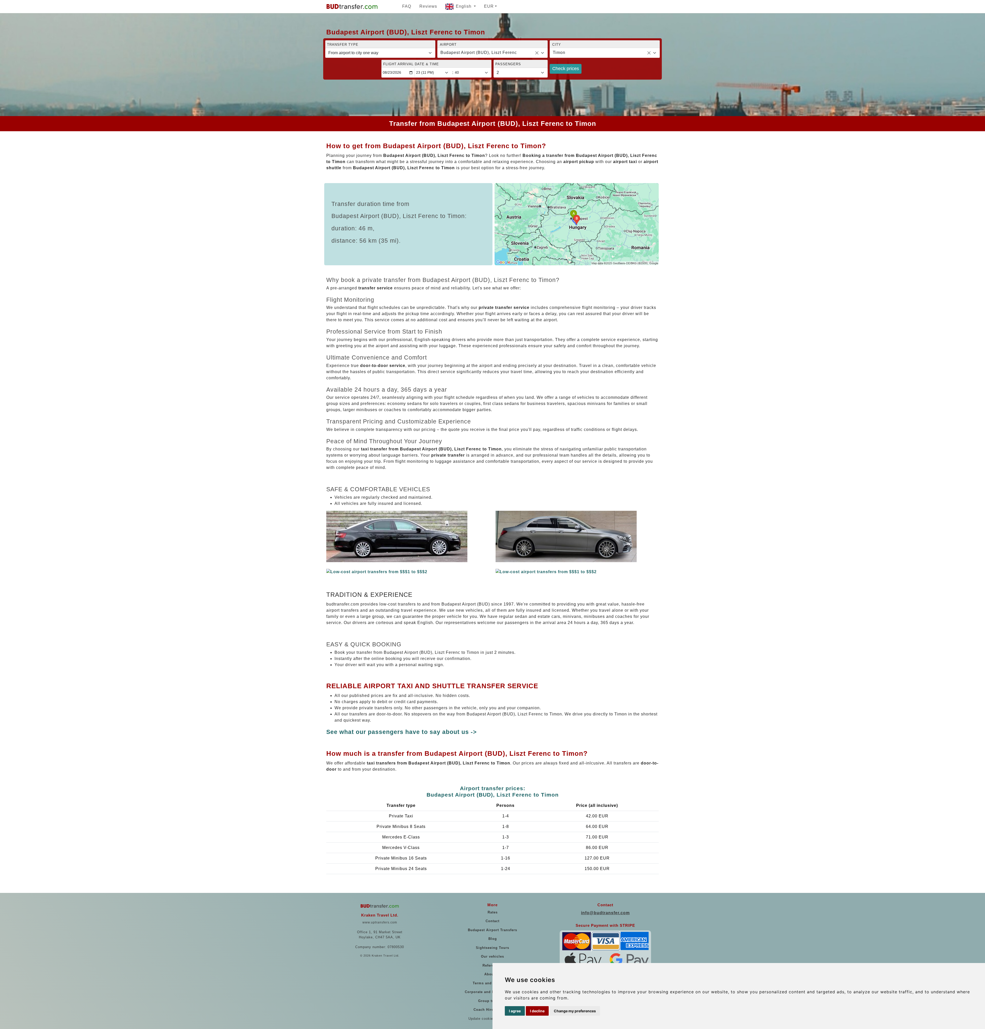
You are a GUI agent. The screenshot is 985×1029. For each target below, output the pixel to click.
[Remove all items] (536, 52)
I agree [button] (515, 1011)
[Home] (352, 6)
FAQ (406, 6)
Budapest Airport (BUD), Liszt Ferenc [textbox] (478, 52)
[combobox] (492, 53)
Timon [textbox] (559, 52)
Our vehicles (492, 956)
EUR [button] (489, 6)
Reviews (428, 6)
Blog (492, 939)
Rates (493, 912)
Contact (492, 921)
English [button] (464, 6)
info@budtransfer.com (605, 913)
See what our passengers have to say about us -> (401, 732)
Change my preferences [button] (575, 1011)
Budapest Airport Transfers (492, 930)
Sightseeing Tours (492, 948)
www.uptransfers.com (379, 922)
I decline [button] (537, 1011)
